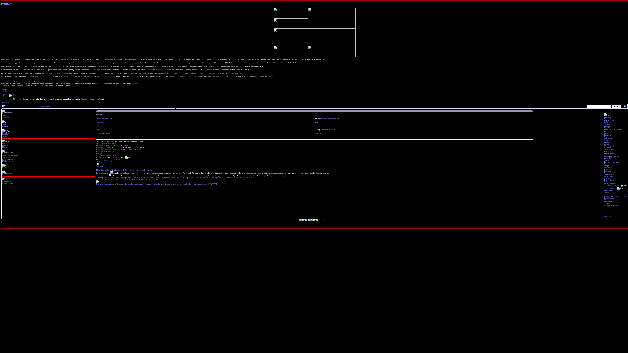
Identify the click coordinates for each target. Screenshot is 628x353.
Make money (335, 119)
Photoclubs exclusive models (105, 145)
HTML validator (7, 159)
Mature (606, 142)
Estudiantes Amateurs (103, 173)
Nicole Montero (609, 198)
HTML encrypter (7, 161)
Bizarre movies (609, 164)
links (329, 119)
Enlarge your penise (610, 184)
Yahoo (4, 116)
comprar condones (44, 106)
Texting (98, 142)
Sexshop (607, 160)
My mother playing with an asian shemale (110, 160)
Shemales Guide (609, 200)
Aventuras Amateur (102, 176)
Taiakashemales (609, 175)
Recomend (5, 102)
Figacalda (5, 95)
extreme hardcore (609, 153)
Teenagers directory (610, 188)
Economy (100, 122)
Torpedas (607, 203)
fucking (606, 151)
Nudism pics (608, 139)
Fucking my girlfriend (611, 157)
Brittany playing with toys (105, 151)
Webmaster (607, 216)
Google (4, 114)
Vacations (318, 133)
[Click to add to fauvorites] (10, 96)
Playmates (607, 158)
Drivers (4, 154)
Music (317, 126)
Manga (606, 166)
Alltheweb (5, 117)
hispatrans (607, 178)
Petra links (607, 122)
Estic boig (607, 171)
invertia (4, 143)
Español (4, 91)
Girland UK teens (8, 183)
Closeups (607, 140)
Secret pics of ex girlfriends (613, 130)
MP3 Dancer (608, 191)
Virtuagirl (607, 192)
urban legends (330, 130)
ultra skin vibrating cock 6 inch (106, 155)
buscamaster (608, 205)
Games (317, 122)
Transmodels (608, 124)
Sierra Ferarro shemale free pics (106, 143)
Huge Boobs (608, 128)
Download (5, 133)
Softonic (5, 135)
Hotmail (5, 126)
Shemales (607, 126)
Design (107, 133)
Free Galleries (608, 117)
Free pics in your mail (611, 162)
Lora (605, 131)
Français (4, 93)
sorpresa (323, 130)
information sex (107, 119)
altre (97, 166)
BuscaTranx (616, 205)
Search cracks (6, 157)
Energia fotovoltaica (610, 173)
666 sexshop (608, 182)
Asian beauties (609, 155)
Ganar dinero (608, 176)
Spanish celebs (609, 149)
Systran (4, 175)
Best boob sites (609, 180)
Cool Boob (608, 167)
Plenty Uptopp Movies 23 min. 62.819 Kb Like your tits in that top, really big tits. (124, 170)
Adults (99, 119)
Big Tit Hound (609, 121)
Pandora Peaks (101, 147)
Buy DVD (99, 153)
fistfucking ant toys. (135, 149)
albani (102, 166)
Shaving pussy (609, 146)
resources (324, 119)
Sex (114, 119)
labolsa (4, 147)
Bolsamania (6, 145)
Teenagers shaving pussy (612, 185)
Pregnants (607, 137)
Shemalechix (608, 201)
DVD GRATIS (101, 157)
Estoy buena (608, 169)
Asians (606, 144)
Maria (606, 133)
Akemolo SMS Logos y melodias (615, 196)
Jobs (98, 126)
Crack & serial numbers (10, 156)
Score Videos (608, 119)
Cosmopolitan (7, 182)
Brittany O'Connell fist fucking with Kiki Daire (112, 149)
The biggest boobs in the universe (107, 162)
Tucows (4, 136)
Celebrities (607, 148)
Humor (99, 129)
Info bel (4, 168)
